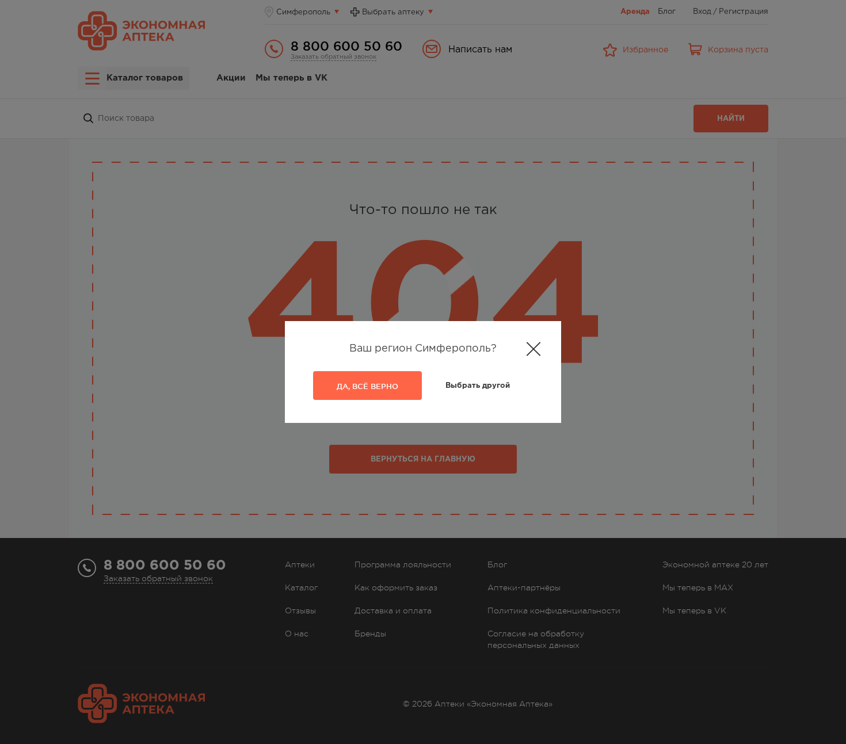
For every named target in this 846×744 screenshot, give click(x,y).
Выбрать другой (477, 386)
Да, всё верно (367, 386)
